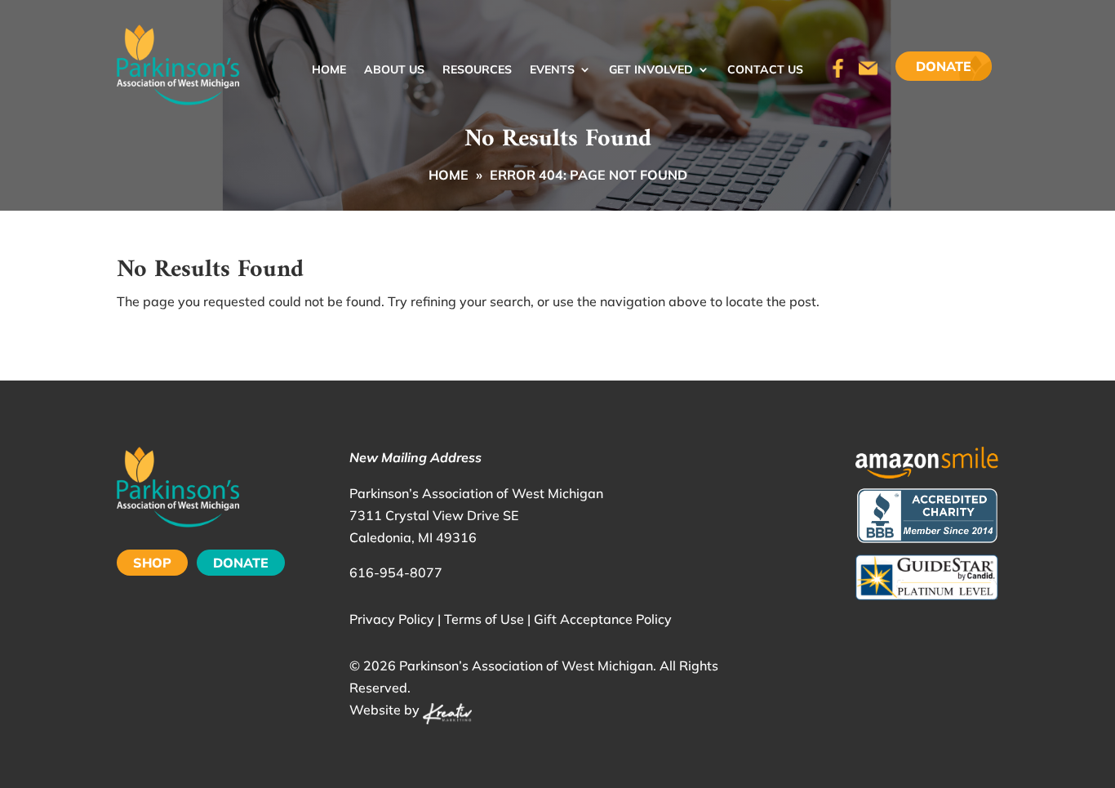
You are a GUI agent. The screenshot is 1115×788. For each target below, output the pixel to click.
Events (552, 70)
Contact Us (765, 70)
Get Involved (651, 70)
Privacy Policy (391, 619)
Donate (943, 66)
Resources (477, 70)
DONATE (241, 562)
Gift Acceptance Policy (603, 619)
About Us (394, 70)
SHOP (152, 562)
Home (329, 70)
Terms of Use (484, 619)
